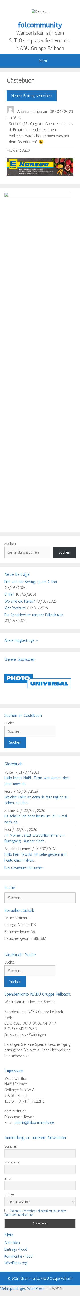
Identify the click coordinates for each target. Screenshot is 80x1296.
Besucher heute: (17, 932)
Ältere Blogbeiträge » (21, 640)
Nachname (11, 1162)
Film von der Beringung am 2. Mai (30, 582)
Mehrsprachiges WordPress (22, 1288)
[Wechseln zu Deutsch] (40, 11)
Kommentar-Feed (18, 1256)
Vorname (10, 1146)
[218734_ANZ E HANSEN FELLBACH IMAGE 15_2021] (40, 174)
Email (7, 1178)
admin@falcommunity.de (34, 1122)
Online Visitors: (16, 918)
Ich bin (9, 1194)
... (71, 110)
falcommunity (40, 25)
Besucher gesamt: (19, 938)
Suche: (9, 723)
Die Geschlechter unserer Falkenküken (33, 615)
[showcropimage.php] (37, 696)
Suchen (10, 543)
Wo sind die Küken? (19, 601)
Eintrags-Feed (15, 1249)
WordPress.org (15, 1263)
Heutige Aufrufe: (17, 925)
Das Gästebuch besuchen (24, 868)
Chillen (9, 594)
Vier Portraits (15, 608)
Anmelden (12, 1242)
